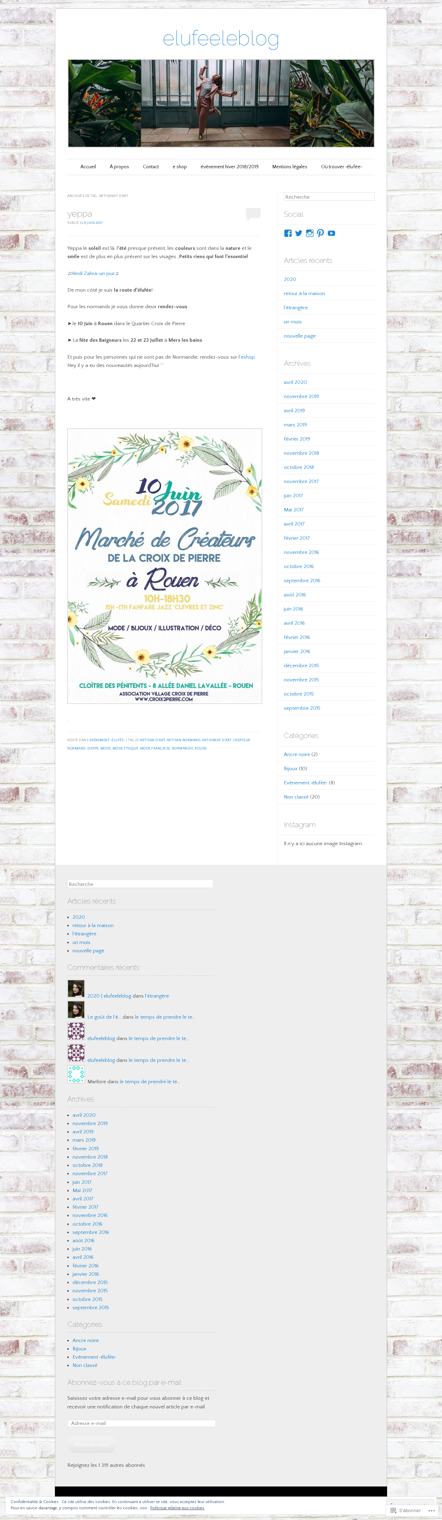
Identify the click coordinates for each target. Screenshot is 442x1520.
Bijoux (291, 769)
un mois (293, 322)
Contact (151, 167)
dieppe (93, 748)
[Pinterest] (320, 233)
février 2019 (297, 439)
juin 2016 (293, 609)
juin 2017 (293, 496)
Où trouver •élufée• (341, 167)
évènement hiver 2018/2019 (230, 167)
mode (105, 748)
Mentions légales (289, 167)
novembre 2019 (301, 396)
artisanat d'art (216, 740)
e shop (180, 167)
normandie (182, 748)
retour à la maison (304, 293)
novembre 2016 (301, 552)
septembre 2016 (302, 581)
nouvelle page (300, 336)
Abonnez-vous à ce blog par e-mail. (124, 1382)
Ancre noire (297, 754)
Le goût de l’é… (104, 1017)
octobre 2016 (299, 566)
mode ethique (125, 748)
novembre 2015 (301, 680)
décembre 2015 (301, 666)
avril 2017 (294, 524)
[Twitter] (299, 233)
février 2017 (297, 538)
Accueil (88, 167)
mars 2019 (295, 425)
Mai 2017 (294, 510)
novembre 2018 (301, 453)
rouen (201, 748)
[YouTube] (331, 233)
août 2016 (295, 595)
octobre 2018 (299, 467)
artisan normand (184, 740)
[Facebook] (288, 233)
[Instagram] (310, 233)
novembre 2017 (301, 481)
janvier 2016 (297, 651)
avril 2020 (295, 382)
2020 (290, 279)
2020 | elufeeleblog (109, 996)
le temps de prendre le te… (165, 1017)
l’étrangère (296, 308)
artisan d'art (152, 740)
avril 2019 (294, 411)
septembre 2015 (302, 708)
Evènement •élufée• (107, 740)
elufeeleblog (221, 38)
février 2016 (297, 637)
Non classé (296, 797)
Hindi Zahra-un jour (93, 273)
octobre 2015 (299, 694)
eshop (248, 357)
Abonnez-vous (92, 1444)
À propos (119, 167)
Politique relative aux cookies (177, 1508)
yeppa (79, 213)
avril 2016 (294, 623)
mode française (155, 748)
